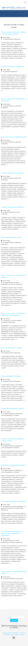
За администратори (8, 39)
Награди (16, 634)
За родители (6, 320)
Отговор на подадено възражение (12, 66)
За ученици (10, 508)
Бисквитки (6, 634)
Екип (11, 634)
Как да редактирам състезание (11, 347)
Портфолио (12, 578)
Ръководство (17, 39)
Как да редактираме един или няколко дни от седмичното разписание (11, 533)
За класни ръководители (17, 506)
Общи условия (6, 632)
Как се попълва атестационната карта (14, 137)
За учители (17, 212)
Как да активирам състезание (11, 376)
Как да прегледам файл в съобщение (13, 501)
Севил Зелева (6, 37)
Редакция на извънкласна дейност (12, 408)
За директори (6, 71)
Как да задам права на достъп (11, 237)
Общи (21, 508)
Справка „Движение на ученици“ (12, 173)
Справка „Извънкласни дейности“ (12, 207)
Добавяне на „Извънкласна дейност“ (13, 465)
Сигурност (22, 632)
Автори (22, 634)
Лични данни (14, 632)
